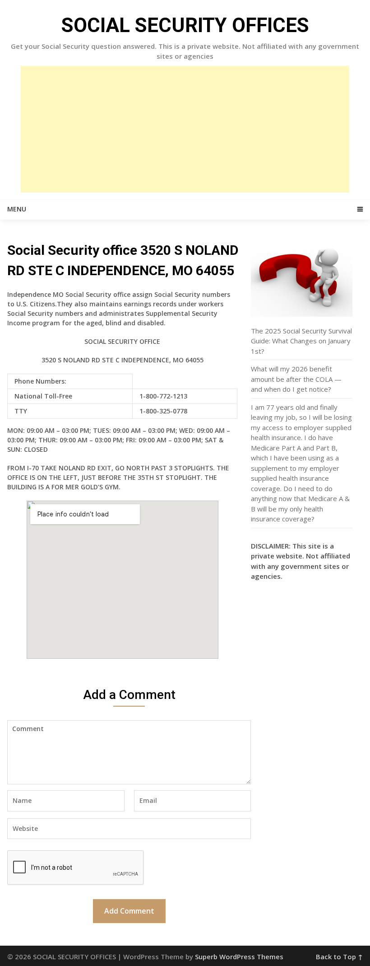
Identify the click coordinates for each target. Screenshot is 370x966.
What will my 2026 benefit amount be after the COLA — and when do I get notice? (296, 379)
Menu (16, 209)
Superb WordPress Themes (239, 956)
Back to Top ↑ (339, 956)
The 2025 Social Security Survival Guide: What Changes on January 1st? (301, 341)
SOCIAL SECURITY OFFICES (185, 25)
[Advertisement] (185, 129)
